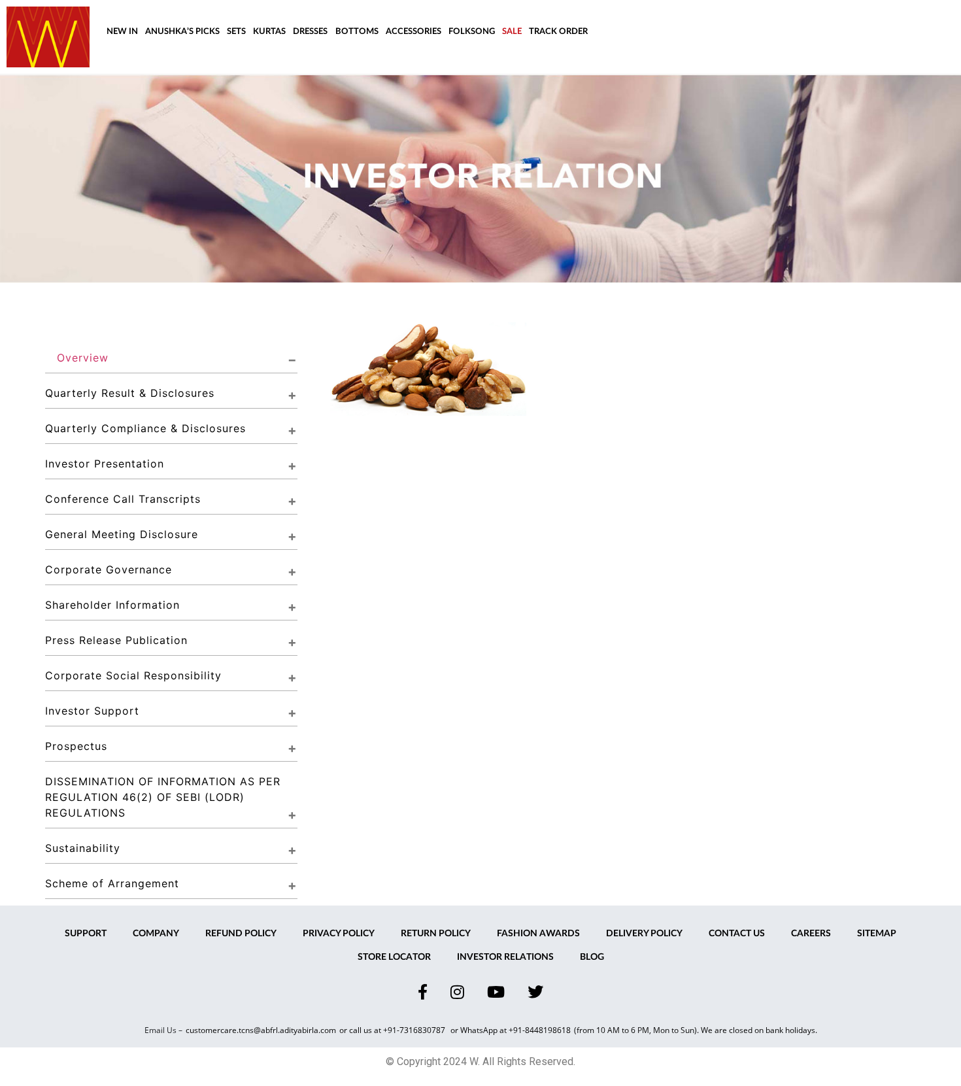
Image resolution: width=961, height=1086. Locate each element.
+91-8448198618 (540, 1030)
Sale (512, 31)
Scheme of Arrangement (112, 883)
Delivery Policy (644, 933)
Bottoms (357, 31)
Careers (811, 933)
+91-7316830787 (415, 1030)
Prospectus (76, 746)
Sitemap (876, 933)
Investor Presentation (104, 463)
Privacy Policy (339, 933)
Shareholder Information (112, 604)
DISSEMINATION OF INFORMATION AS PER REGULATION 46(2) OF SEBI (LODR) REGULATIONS (164, 797)
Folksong (471, 31)
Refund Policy (241, 933)
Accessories (413, 31)
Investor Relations (505, 957)
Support (86, 933)
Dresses (310, 31)
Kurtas (269, 31)
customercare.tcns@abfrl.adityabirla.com (261, 1030)
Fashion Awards (538, 933)
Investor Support (92, 710)
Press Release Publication (116, 640)
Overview (83, 357)
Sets (236, 31)
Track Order (558, 31)
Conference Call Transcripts (123, 498)
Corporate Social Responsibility (133, 675)
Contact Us (737, 933)
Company (156, 933)
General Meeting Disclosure (121, 534)
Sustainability (82, 848)
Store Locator (394, 957)
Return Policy (436, 933)
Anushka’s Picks (182, 31)
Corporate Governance (108, 569)
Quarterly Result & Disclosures (129, 392)
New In (122, 31)
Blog (592, 957)
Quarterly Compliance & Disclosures (145, 428)
